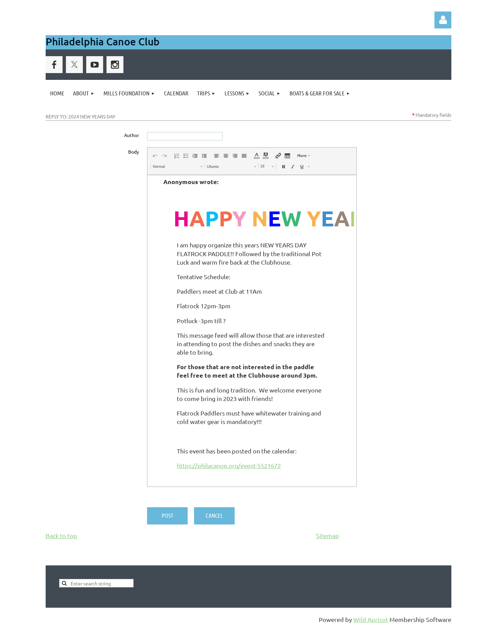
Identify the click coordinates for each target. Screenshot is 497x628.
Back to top (61, 535)
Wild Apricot (370, 619)
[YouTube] (94, 64)
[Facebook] (54, 64)
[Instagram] (114, 64)
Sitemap (327, 535)
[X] (74, 64)
